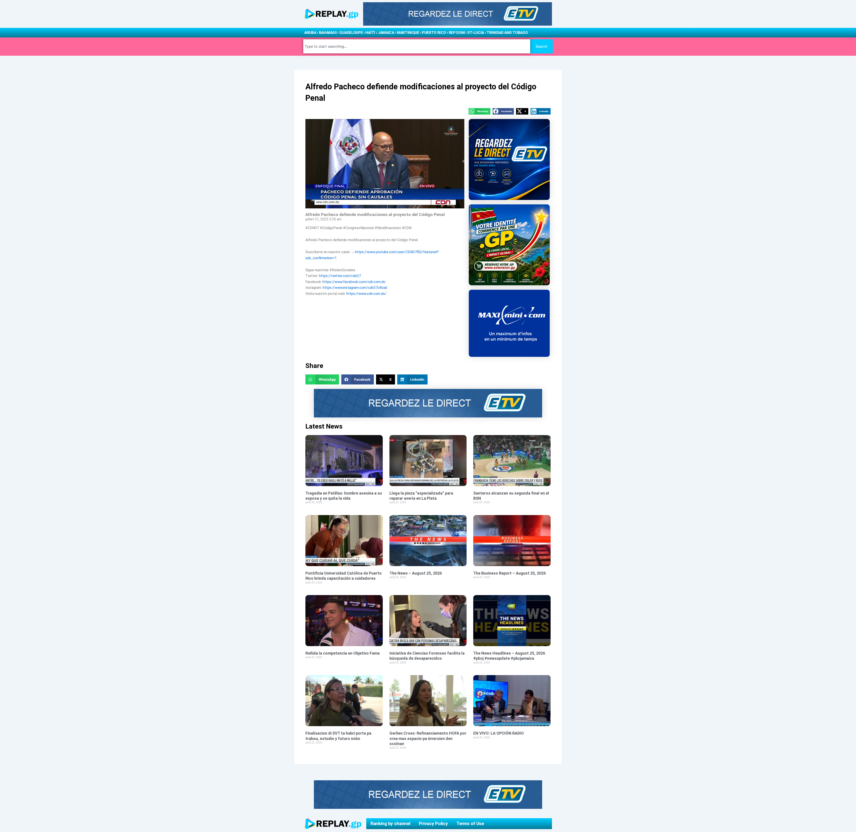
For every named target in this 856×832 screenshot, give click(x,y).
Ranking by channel (390, 823)
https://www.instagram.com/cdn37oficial (355, 288)
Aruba (310, 32)
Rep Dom (457, 32)
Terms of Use (470, 823)
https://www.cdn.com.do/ (366, 294)
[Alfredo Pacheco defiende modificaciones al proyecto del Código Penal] (384, 163)
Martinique (408, 32)
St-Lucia (475, 32)
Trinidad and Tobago (507, 32)
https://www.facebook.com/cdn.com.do (354, 282)
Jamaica (386, 32)
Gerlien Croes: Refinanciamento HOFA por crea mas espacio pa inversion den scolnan (427, 738)
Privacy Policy (433, 823)
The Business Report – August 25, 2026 (509, 573)
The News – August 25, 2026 (415, 573)
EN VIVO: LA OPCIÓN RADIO (498, 733)
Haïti (370, 32)
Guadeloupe (351, 32)
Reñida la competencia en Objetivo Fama (342, 653)
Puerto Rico (434, 32)
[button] (479, 111)
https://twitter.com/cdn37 (340, 276)
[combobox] (416, 46)
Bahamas (328, 32)
